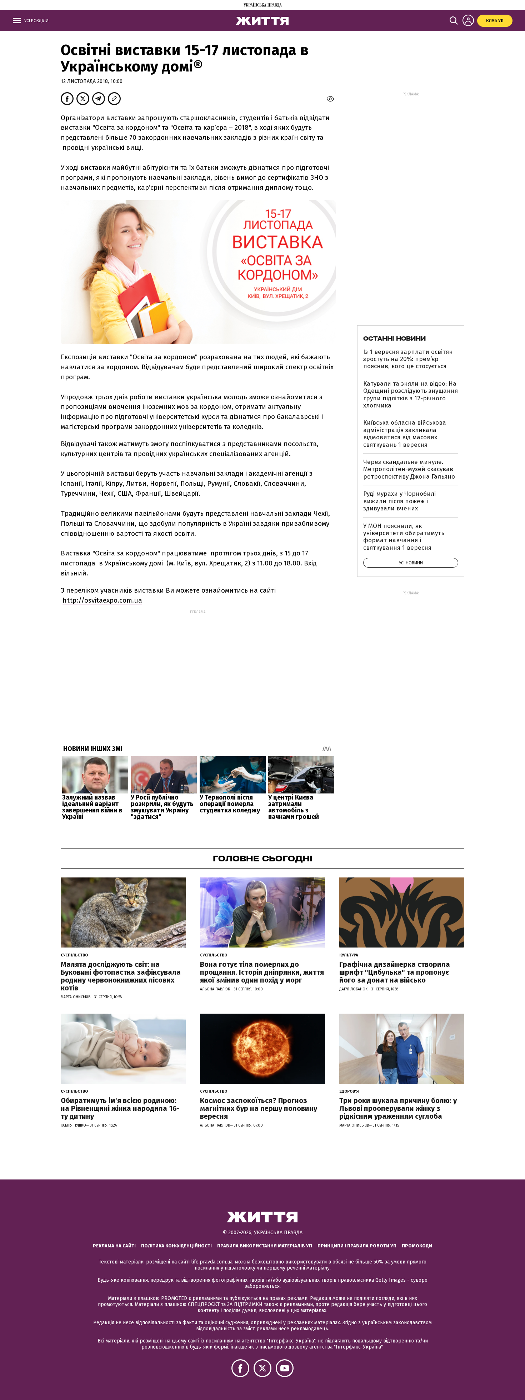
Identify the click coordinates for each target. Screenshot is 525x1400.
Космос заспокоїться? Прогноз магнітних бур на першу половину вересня (258, 1108)
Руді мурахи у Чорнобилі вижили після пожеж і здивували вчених (399, 501)
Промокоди (417, 1245)
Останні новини (394, 338)
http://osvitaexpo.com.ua (102, 600)
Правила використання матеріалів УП (264, 1245)
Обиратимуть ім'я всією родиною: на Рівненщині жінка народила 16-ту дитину (120, 1108)
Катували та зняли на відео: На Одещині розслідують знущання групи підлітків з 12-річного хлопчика (410, 394)
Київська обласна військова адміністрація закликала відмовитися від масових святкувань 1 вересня (404, 433)
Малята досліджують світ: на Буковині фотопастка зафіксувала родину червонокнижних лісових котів (121, 976)
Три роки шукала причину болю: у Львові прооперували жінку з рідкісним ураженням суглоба (398, 1108)
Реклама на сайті (114, 1245)
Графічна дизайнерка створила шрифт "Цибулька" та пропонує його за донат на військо (394, 972)
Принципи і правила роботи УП (357, 1245)
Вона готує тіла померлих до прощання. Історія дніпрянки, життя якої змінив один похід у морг (262, 972)
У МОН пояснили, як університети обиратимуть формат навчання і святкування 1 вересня (403, 536)
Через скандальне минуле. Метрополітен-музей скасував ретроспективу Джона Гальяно (409, 469)
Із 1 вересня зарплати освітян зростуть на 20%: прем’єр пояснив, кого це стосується (408, 359)
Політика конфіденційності (176, 1245)
